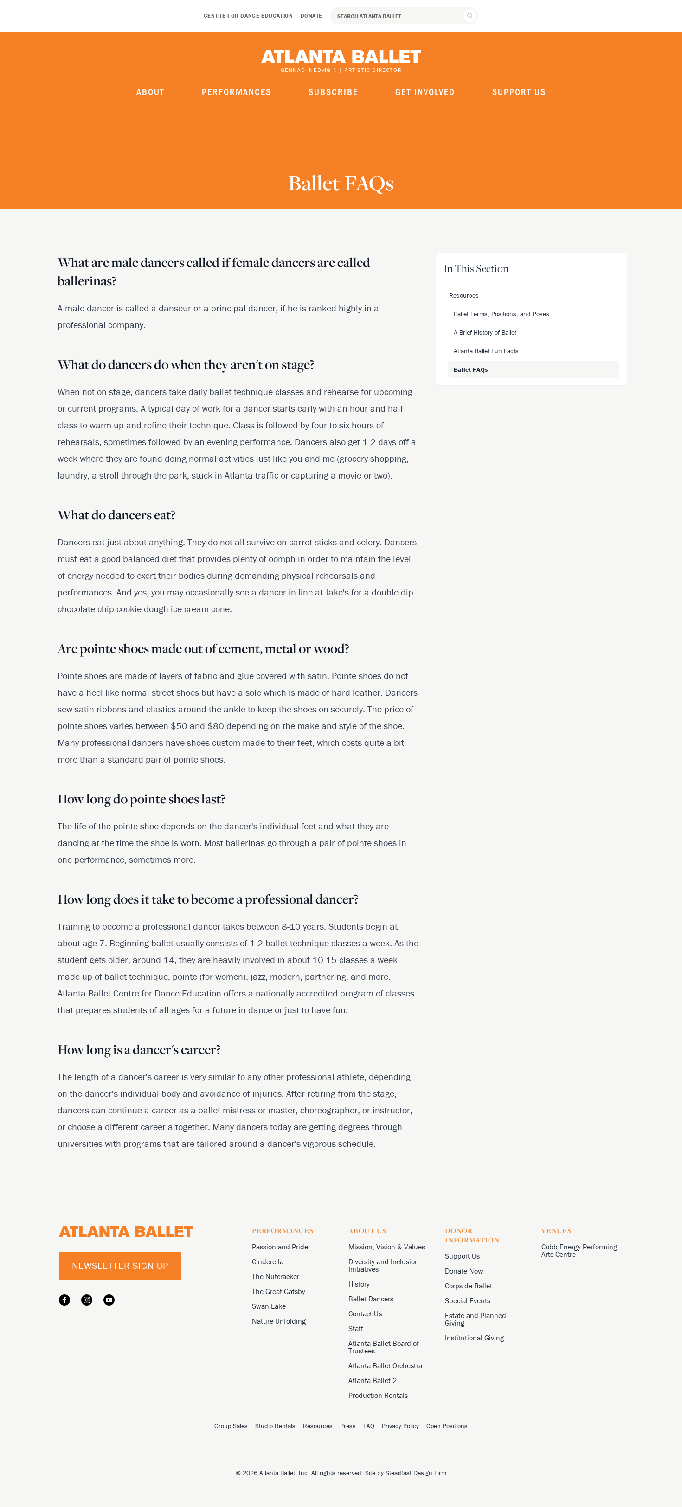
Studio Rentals (275, 1426)
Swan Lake (269, 1306)
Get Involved (425, 91)
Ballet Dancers (370, 1298)
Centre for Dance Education (248, 15)
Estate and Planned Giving (475, 1319)
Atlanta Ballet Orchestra (385, 1365)
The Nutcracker (275, 1276)
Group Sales (231, 1426)
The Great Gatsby (278, 1291)
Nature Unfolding (279, 1321)
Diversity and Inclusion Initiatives (383, 1265)
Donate (312, 15)
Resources (318, 1426)
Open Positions (447, 1426)
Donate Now (464, 1270)
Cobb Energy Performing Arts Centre (579, 1250)
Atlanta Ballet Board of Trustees (383, 1347)
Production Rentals (378, 1395)
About (150, 91)
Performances (236, 91)
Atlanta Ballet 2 (372, 1380)
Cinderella (267, 1261)
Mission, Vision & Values (386, 1246)
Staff (355, 1328)
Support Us (519, 91)
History (359, 1283)
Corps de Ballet (468, 1285)
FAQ (368, 1426)
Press (348, 1426)
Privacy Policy (400, 1426)
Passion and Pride (280, 1246)
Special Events (467, 1300)
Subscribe (333, 91)
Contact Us (365, 1313)
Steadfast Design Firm (416, 1472)
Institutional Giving (474, 1337)
